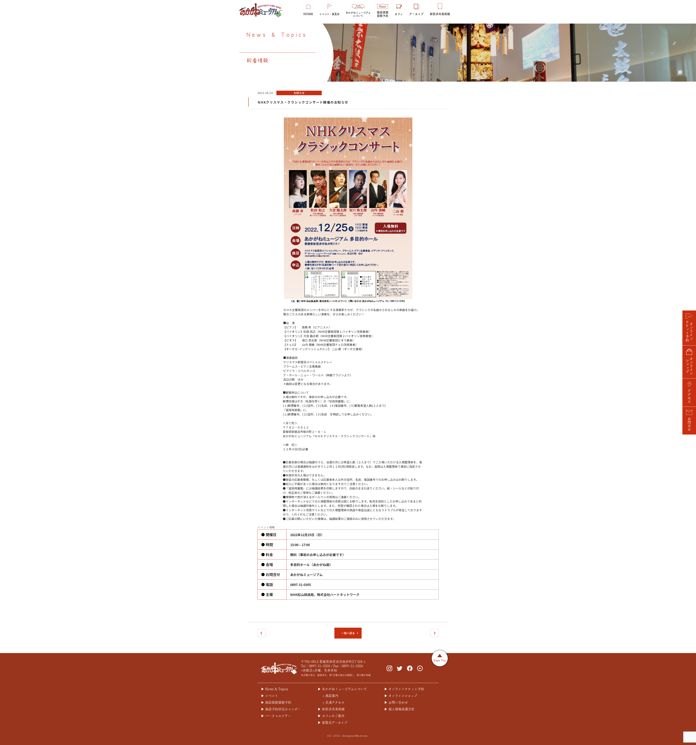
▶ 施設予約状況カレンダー (281, 709)
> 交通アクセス (334, 702)
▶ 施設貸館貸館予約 (276, 702)
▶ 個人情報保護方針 (399, 709)
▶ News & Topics (274, 689)
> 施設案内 (330, 695)
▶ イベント (269, 695)
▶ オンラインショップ (400, 695)
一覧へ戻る (348, 633)
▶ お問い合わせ (396, 702)
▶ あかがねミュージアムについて (342, 689)
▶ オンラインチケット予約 (404, 689)
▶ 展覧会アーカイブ (332, 722)
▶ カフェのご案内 (331, 715)
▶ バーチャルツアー (276, 715)
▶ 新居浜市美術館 (331, 709)
